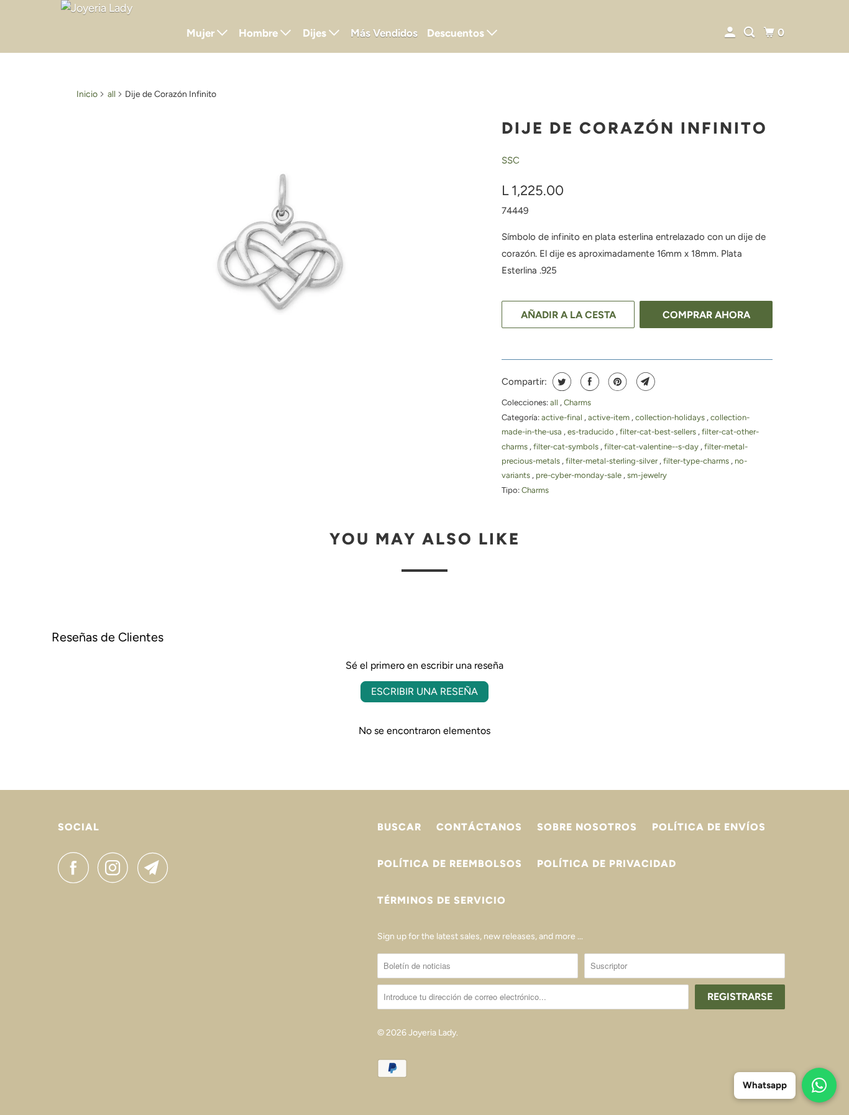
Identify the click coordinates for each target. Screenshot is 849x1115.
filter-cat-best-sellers (659, 431)
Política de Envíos (709, 827)
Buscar (399, 827)
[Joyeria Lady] (114, 26)
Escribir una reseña (424, 691)
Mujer (201, 33)
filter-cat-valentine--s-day (652, 446)
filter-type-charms (697, 461)
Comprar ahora (706, 315)
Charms (577, 402)
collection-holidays (671, 417)
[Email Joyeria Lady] (156, 867)
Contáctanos (479, 827)
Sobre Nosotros (587, 827)
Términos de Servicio (441, 900)
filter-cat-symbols (566, 446)
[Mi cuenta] (731, 33)
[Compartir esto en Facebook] (588, 381)
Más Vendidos (384, 33)
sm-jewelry (647, 475)
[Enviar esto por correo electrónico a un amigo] (644, 381)
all (112, 94)
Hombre (259, 33)
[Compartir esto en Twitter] (560, 381)
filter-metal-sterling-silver (612, 461)
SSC (511, 160)
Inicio (87, 94)
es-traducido (591, 431)
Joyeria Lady (432, 1032)
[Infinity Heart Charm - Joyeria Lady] (282, 241)
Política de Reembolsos (449, 864)
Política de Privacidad (606, 864)
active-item (609, 417)
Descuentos (457, 33)
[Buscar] (750, 33)
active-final (562, 417)
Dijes (316, 33)
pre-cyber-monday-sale (579, 475)
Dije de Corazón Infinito (635, 128)
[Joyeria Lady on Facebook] (76, 867)
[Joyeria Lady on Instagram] (116, 867)
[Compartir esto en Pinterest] (616, 381)
